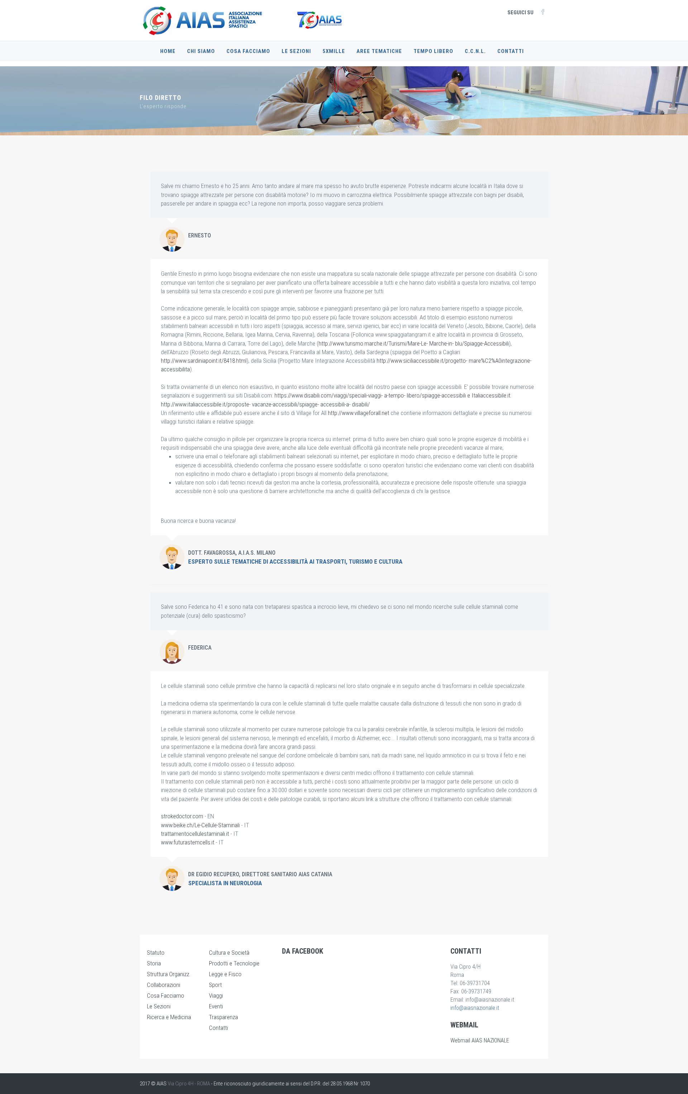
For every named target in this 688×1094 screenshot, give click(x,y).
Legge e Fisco (225, 974)
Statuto (155, 952)
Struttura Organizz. (168, 974)
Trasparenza (223, 1017)
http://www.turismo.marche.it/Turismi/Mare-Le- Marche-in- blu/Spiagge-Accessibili (414, 343)
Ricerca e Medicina (169, 1017)
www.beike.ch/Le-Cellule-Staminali (200, 825)
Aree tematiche (379, 51)
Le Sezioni (296, 51)
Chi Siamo (201, 51)
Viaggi (216, 995)
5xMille (333, 51)
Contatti (510, 51)
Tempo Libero (433, 51)
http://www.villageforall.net (358, 412)
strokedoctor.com (182, 816)
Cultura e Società (229, 952)
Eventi (216, 1006)
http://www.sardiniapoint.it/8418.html (204, 360)
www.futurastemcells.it (187, 842)
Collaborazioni (163, 984)
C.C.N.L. (475, 51)
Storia (154, 963)
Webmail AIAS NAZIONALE (479, 1040)
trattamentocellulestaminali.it (195, 833)
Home (168, 51)
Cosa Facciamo (248, 51)
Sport (215, 984)
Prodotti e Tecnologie (234, 963)
